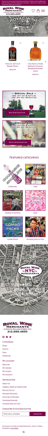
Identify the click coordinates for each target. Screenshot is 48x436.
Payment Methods (9, 394)
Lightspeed (14, 428)
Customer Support (9, 400)
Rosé (35, 213)
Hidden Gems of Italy (35, 239)
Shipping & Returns (10, 397)
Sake (4, 352)
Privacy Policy (8, 390)
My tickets (6, 371)
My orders (6, 368)
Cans (35, 186)
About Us (6, 384)
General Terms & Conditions (14, 387)
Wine (4, 346)
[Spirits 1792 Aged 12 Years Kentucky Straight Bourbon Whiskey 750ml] (35, 51)
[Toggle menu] (43, 10)
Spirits (5, 349)
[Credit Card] (23, 432)
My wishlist (7, 375)
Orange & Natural (12, 213)
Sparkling (12, 186)
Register (6, 365)
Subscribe (37, 414)
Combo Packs (12, 239)
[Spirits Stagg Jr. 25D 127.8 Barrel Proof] (12, 51)
